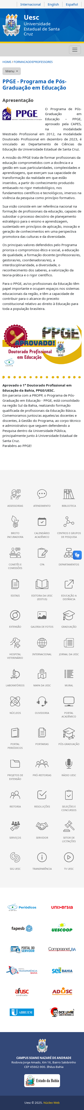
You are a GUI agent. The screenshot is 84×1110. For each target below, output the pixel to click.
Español (72, 4)
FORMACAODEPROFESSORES (33, 62)
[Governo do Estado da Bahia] (42, 1080)
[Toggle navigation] (75, 50)
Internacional (30, 4)
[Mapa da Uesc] (29, 50)
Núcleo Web (51, 1103)
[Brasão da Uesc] (11, 25)
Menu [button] (10, 71)
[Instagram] (5, 50)
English (53, 4)
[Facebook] (11, 50)
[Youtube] (17, 50)
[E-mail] (23, 50)
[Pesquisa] (35, 50)
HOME (6, 62)
